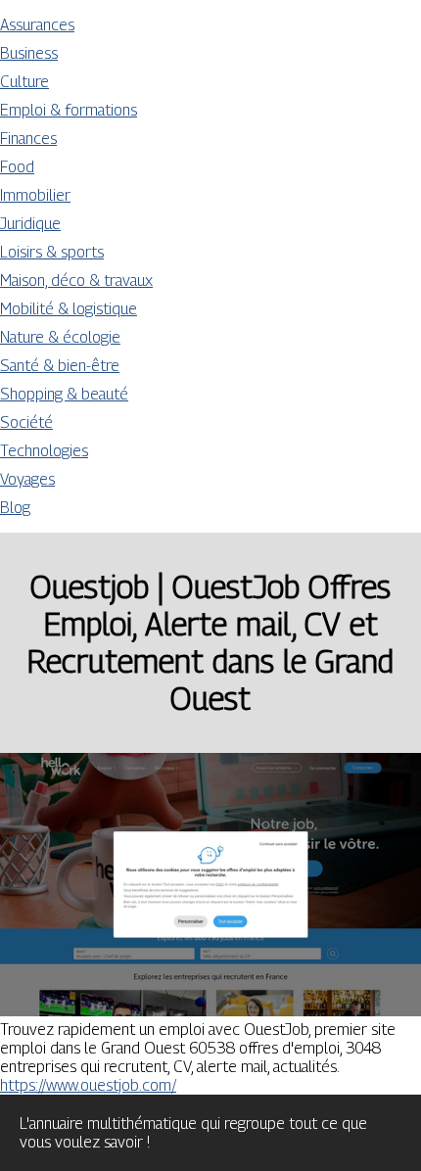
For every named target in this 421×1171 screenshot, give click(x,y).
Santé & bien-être (59, 365)
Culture (24, 81)
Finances (28, 138)
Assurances (37, 25)
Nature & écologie (60, 337)
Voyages (27, 479)
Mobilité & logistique (68, 309)
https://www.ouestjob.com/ (88, 1085)
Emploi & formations (68, 110)
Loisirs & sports (52, 252)
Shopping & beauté (64, 394)
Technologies (44, 451)
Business (29, 53)
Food (17, 167)
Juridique (30, 223)
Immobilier (35, 195)
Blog (15, 507)
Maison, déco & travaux (76, 280)
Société (26, 422)
